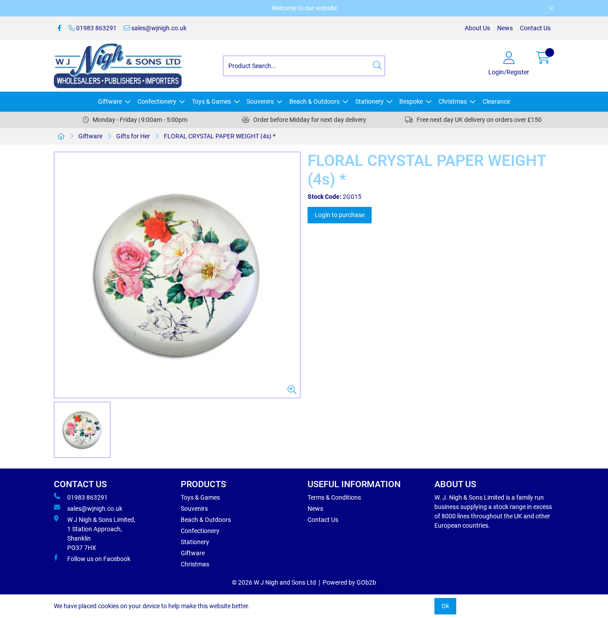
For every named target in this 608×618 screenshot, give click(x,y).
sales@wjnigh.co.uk (158, 28)
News (505, 28)
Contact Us (535, 28)
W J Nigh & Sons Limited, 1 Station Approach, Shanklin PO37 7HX (101, 533)
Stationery (369, 101)
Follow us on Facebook (98, 558)
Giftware (110, 101)
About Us (477, 28)
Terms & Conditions (334, 497)
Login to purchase (340, 214)
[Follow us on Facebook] (59, 28)
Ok (445, 606)
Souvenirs (260, 101)
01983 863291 (96, 28)
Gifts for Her (133, 136)
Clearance (496, 101)
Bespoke (411, 101)
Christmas (452, 101)
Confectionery (157, 101)
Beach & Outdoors (314, 101)
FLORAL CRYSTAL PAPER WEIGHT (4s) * (220, 136)
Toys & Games (211, 101)
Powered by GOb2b (349, 582)
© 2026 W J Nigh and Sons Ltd (274, 582)
